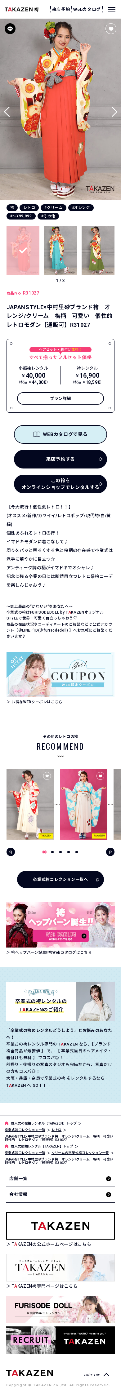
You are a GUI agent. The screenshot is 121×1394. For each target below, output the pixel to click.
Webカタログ (87, 9)
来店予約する (60, 459)
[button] (114, 109)
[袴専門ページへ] (29, 1372)
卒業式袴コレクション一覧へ (60, 879)
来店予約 (61, 9)
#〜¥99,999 (21, 216)
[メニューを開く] (111, 9)
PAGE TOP (92, 1375)
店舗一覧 (18, 1178)
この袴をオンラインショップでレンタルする (60, 484)
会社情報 (18, 1194)
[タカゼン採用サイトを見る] (60, 1340)
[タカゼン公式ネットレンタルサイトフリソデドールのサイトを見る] (60, 1309)
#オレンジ (81, 208)
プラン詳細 (60, 398)
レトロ (29, 208)
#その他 (48, 216)
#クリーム (53, 208)
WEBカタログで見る (65, 434)
